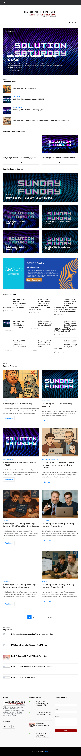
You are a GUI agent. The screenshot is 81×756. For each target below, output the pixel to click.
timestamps (16, 96)
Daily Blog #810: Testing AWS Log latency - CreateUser (58, 524)
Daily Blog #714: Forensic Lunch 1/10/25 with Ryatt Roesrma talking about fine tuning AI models (14, 303)
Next (50, 617)
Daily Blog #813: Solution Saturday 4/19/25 (29, 110)
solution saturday (48, 155)
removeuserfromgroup (20, 118)
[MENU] (4, 2)
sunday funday (13, 52)
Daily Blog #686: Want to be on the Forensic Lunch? (45, 323)
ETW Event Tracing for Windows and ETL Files (29, 645)
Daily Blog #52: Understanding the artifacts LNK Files (32, 634)
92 (43, 617)
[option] (40, 51)
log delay (6, 521)
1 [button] (6, 31)
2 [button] (8, 31)
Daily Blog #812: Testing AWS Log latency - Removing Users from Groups (41, 120)
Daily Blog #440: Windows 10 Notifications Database (31, 667)
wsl (7, 244)
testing (44, 582)
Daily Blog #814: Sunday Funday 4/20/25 (28, 99)
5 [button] (14, 31)
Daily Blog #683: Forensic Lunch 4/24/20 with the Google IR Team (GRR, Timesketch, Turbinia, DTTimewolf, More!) (65, 326)
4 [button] (12, 31)
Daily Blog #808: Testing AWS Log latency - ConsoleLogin (58, 585)
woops (15, 86)
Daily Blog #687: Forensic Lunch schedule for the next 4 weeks (19, 324)
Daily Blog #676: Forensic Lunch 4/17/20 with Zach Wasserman (19, 344)
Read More (9, 418)
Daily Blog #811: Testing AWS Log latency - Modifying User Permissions (21, 524)
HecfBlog (48, 752)
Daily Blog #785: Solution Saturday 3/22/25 (19, 158)
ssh (4, 155)
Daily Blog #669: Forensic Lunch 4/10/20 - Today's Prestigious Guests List (66, 345)
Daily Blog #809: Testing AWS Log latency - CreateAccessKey (19, 585)
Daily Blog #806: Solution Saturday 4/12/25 (16, 248)
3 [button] (10, 31)
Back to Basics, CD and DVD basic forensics (29, 656)
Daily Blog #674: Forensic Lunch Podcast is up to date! (44, 344)
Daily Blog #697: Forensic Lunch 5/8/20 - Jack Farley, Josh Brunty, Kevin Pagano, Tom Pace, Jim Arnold (40, 304)
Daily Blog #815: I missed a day (24, 88)
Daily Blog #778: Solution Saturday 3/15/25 (58, 158)
